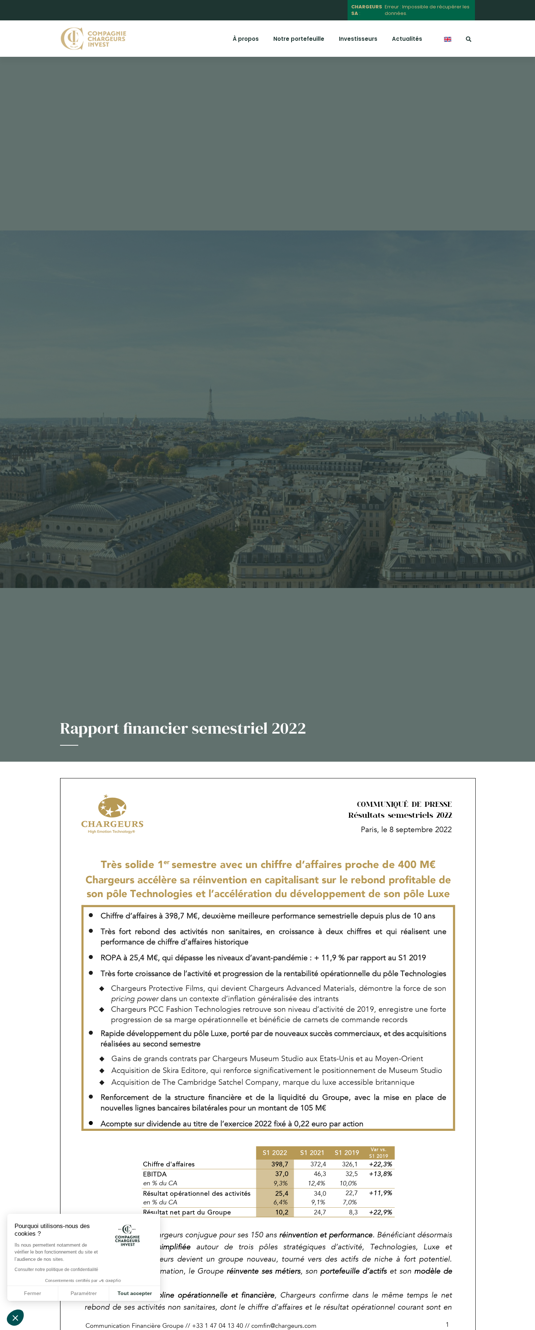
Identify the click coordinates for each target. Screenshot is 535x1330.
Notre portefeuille (298, 39)
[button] (15, 1317)
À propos (246, 39)
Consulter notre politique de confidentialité (56, 1269)
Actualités (407, 39)
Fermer (32, 1293)
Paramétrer (84, 1293)
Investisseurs (358, 39)
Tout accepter (135, 1293)
